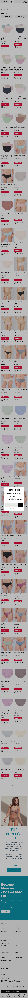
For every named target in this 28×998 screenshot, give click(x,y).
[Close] (23, 488)
